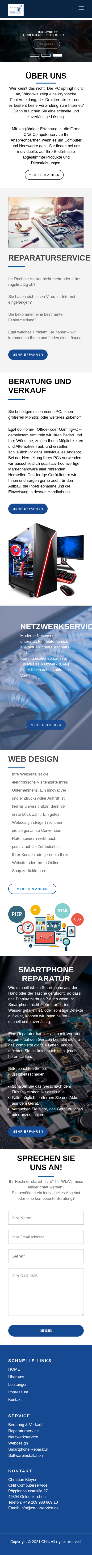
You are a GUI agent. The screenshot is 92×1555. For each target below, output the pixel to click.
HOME (14, 1369)
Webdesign (18, 1443)
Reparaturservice (23, 1431)
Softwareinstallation (25, 1455)
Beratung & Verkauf (25, 1424)
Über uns (16, 1377)
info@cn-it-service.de (40, 1508)
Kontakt (15, 1399)
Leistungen (17, 1384)
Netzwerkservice (23, 1437)
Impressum (18, 1392)
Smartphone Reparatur (28, 1449)
